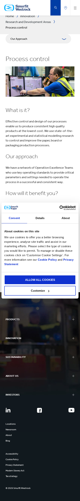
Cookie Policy (47, 259)
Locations (11, 424)
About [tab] (66, 218)
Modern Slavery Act (15, 470)
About (9, 435)
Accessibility (12, 453)
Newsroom (11, 429)
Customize (38, 290)
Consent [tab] (14, 218)
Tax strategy (11, 476)
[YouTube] (71, 410)
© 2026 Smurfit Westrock (18, 488)
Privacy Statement (15, 465)
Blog (8, 440)
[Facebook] (39, 410)
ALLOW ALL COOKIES (40, 279)
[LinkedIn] (8, 410)
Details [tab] (40, 218)
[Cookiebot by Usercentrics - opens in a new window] (59, 207)
